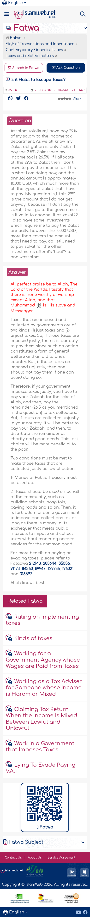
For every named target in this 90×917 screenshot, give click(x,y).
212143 (35, 563)
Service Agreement (61, 857)
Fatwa (25, 27)
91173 (15, 569)
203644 (49, 563)
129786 (54, 569)
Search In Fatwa (25, 68)
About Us (35, 857)
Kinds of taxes (33, 638)
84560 (27, 569)
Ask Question (67, 67)
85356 (64, 563)
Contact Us (13, 857)
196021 (67, 569)
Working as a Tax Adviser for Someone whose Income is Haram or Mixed (44, 688)
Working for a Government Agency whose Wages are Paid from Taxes (43, 660)
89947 (40, 569)
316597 (26, 574)
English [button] (15, 3)
